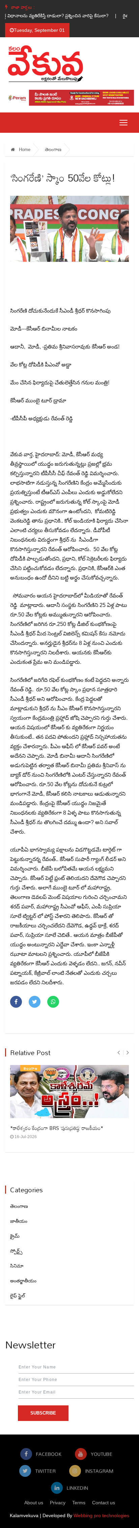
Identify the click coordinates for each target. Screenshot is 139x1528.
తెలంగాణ (53, 149)
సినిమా (16, 1266)
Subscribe (43, 1413)
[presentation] (118, 1052)
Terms (78, 1502)
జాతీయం (18, 1221)
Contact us (103, 1502)
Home (24, 149)
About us (33, 1502)
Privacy (57, 1502)
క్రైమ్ (15, 1236)
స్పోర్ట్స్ (16, 1251)
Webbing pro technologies (101, 1515)
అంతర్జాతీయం (23, 1280)
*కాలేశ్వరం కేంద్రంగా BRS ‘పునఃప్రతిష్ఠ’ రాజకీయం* (56, 1128)
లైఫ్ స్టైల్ (17, 1295)
